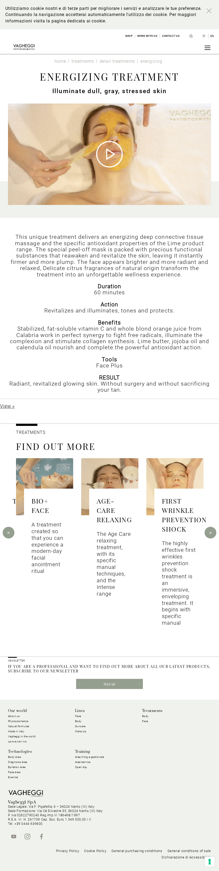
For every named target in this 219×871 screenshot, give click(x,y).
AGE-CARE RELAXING (114, 510)
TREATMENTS (31, 432)
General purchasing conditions (136, 851)
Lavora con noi (17, 741)
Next (210, 533)
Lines (80, 710)
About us (14, 716)
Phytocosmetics (18, 721)
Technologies (20, 751)
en (212, 36)
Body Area (14, 756)
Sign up (109, 684)
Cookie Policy (95, 851)
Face (145, 721)
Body (145, 716)
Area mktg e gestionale (89, 756)
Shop (129, 35)
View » (7, 406)
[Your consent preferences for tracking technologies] (210, 862)
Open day (81, 767)
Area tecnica (83, 762)
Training (82, 751)
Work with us (147, 35)
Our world (17, 710)
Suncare (80, 726)
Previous (8, 533)
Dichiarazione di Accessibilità (186, 857)
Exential (13, 777)
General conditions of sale (189, 851)
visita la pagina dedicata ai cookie (69, 20)
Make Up (81, 731)
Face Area (14, 772)
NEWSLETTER (16, 660)
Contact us (171, 35)
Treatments (152, 710)
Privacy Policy (67, 851)
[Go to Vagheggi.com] (24, 47)
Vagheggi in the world (22, 736)
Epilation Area (17, 767)
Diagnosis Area (17, 762)
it (204, 36)
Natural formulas (18, 726)
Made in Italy (16, 731)
